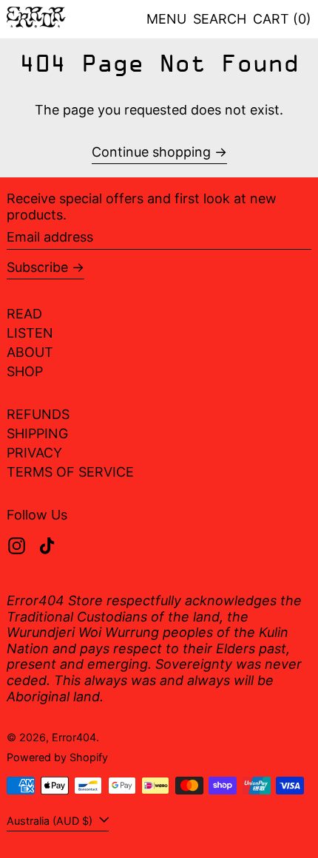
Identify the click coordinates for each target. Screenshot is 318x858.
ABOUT (30, 352)
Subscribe (37, 267)
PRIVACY (34, 452)
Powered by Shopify (57, 757)
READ (24, 313)
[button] (219, 19)
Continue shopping (151, 152)
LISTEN (30, 333)
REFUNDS (38, 414)
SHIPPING (37, 433)
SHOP (25, 371)
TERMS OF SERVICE (70, 472)
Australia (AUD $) (51, 820)
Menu (166, 19)
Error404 (74, 737)
